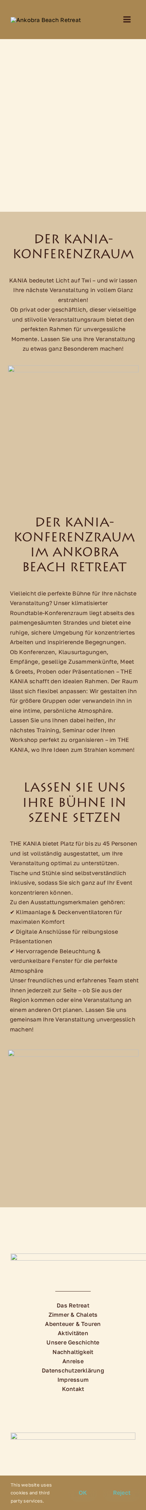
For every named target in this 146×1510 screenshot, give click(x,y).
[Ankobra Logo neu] (46, 19)
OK (83, 1492)
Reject (121, 1492)
